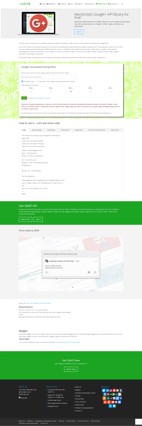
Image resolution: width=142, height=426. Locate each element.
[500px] (110, 406)
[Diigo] (120, 398)
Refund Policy (79, 405)
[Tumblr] (120, 390)
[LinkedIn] (107, 390)
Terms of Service (80, 402)
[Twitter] (103, 390)
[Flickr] (119, 402)
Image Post (79, 130)
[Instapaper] (114, 398)
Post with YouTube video (96, 130)
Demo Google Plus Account (41, 98)
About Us (78, 387)
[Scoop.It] (113, 394)
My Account (113, 4)
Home (43, 4)
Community (51, 130)
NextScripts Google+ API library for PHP (101, 16)
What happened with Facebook (57, 403)
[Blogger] (117, 390)
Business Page (36, 130)
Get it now (71, 369)
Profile (24, 130)
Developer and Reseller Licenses (85, 393)
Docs (71, 4)
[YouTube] (113, 402)
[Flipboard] (108, 394)
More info (25, 219)
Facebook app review (54, 400)
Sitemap (77, 396)
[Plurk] (116, 402)
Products (63, 4)
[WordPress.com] (105, 394)
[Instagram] (111, 390)
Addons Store (102, 4)
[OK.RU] (104, 398)
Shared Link (65, 130)
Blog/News (51, 4)
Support (79, 4)
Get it (79, 31)
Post (24, 98)
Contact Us (78, 411)
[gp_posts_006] (71, 291)
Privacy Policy (79, 399)
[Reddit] (109, 402)
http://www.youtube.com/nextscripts (68, 342)
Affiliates (78, 390)
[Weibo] (111, 398)
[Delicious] (117, 398)
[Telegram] (114, 406)
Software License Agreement (84, 408)
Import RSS (115, 130)
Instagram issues (53, 406)
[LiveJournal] (116, 394)
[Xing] (108, 398)
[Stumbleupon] (105, 402)
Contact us (91, 4)
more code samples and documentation (38, 303)
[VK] (119, 394)
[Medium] (111, 394)
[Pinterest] (114, 390)
